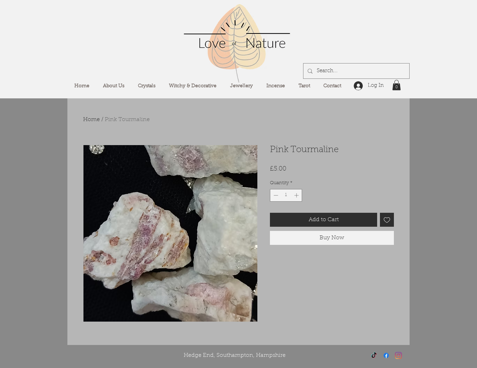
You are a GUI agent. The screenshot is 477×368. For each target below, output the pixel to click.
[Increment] (297, 195)
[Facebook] (386, 355)
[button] (396, 85)
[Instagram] (398, 355)
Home (91, 119)
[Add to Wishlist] (387, 220)
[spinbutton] (286, 195)
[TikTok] (373, 355)
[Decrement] (275, 195)
